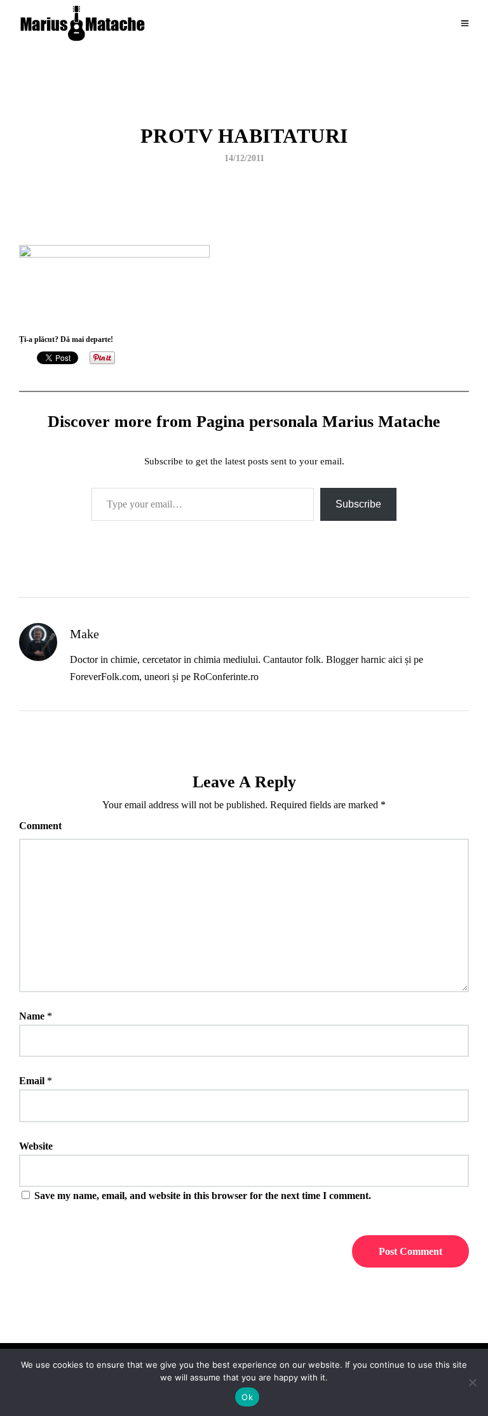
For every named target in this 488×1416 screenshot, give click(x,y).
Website (36, 1146)
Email (31, 1080)
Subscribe (358, 504)
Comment (40, 825)
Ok (247, 1397)
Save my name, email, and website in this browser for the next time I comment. (202, 1195)
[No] (472, 1382)
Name (31, 1016)
